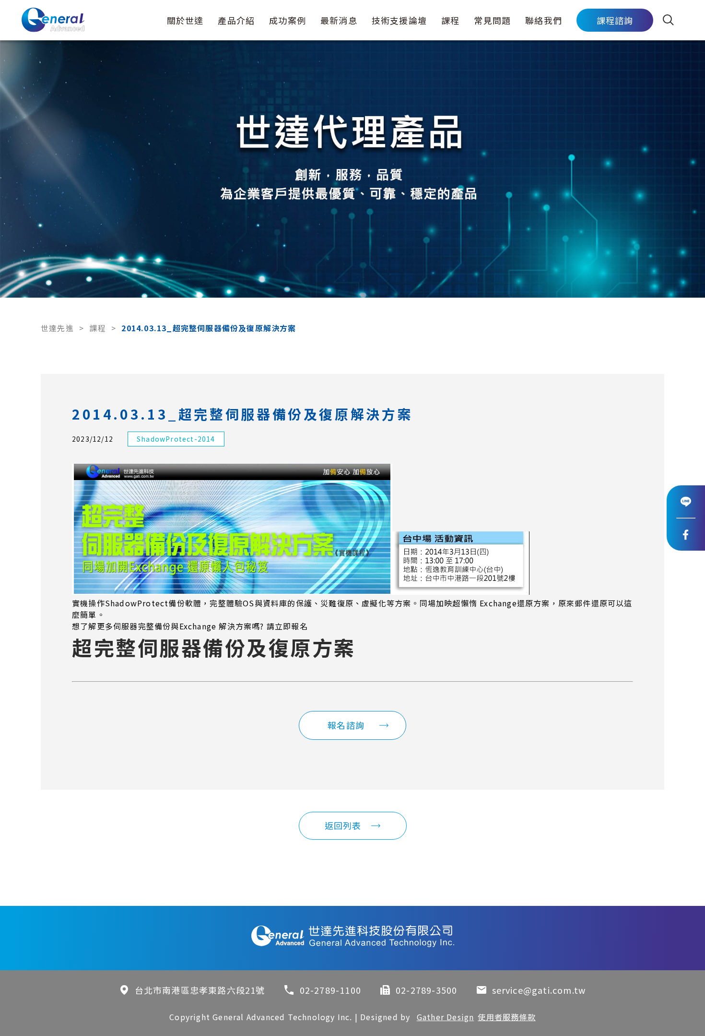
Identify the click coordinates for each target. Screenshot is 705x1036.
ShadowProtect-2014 (176, 439)
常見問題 (492, 20)
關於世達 (185, 20)
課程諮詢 (615, 20)
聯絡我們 (543, 20)
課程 (450, 20)
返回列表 (343, 825)
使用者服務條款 (506, 1017)
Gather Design (445, 1017)
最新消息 (338, 20)
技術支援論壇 (399, 20)
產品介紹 (236, 20)
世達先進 (57, 328)
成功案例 (287, 20)
